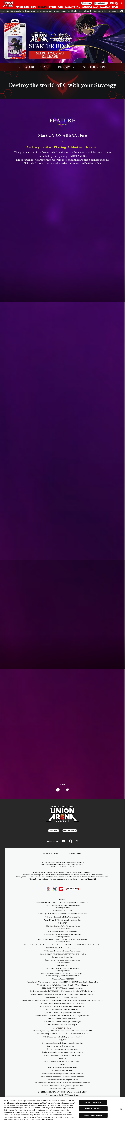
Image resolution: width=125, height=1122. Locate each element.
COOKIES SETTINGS (50, 853)
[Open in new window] (90, 7)
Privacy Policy (47, 1119)
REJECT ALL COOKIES (93, 1109)
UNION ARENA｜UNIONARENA (8, 4)
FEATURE (28, 67)
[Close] (121, 1109)
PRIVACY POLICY (75, 853)
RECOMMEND (67, 67)
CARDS (46, 67)
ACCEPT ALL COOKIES (93, 1115)
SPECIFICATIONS (95, 67)
